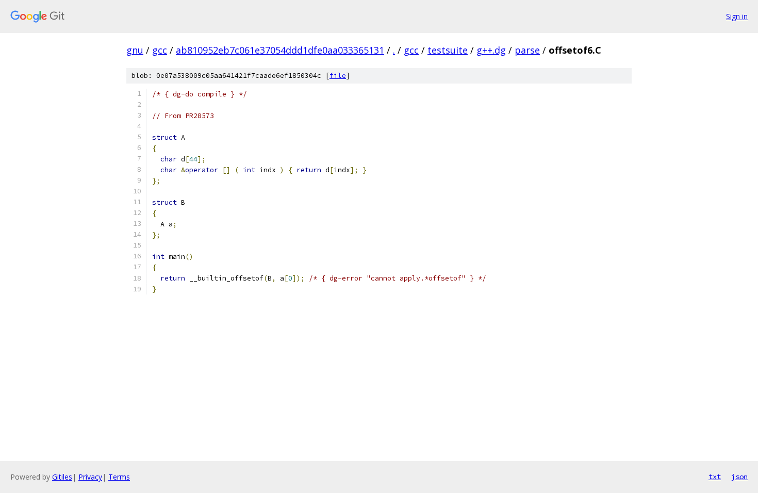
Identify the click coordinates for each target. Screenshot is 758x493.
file (337, 75)
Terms (119, 477)
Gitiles (62, 477)
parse (527, 50)
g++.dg (491, 50)
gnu (134, 50)
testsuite (447, 50)
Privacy (90, 477)
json (739, 476)
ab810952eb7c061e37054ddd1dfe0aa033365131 (280, 50)
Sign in (737, 16)
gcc (159, 50)
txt (714, 476)
